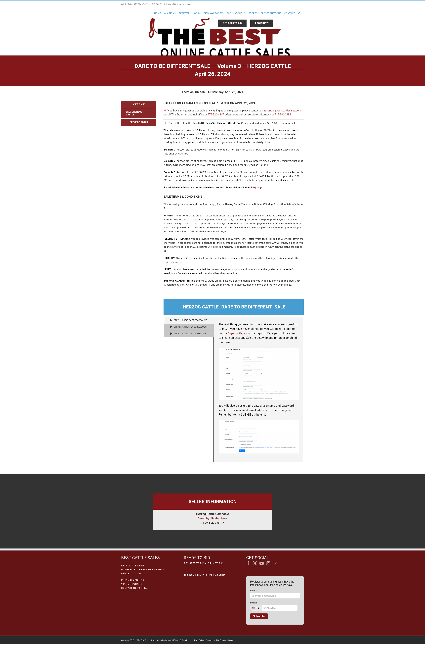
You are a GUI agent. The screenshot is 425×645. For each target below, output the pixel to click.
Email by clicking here (212, 518)
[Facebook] (248, 563)
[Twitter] (255, 563)
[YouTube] (261, 563)
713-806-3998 (283, 114)
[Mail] (275, 563)
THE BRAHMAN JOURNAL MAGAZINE (204, 575)
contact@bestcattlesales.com (283, 110)
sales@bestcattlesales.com (179, 4)
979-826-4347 (216, 114)
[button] (299, 13)
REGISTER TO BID (194, 563)
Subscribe (259, 616)
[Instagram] (268, 563)
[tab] (189, 320)
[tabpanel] (258, 389)
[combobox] (256, 608)
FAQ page (256, 187)
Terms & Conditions (182, 640)
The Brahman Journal (225, 640)
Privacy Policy (198, 640)
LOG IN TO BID (215, 563)
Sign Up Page (236, 333)
